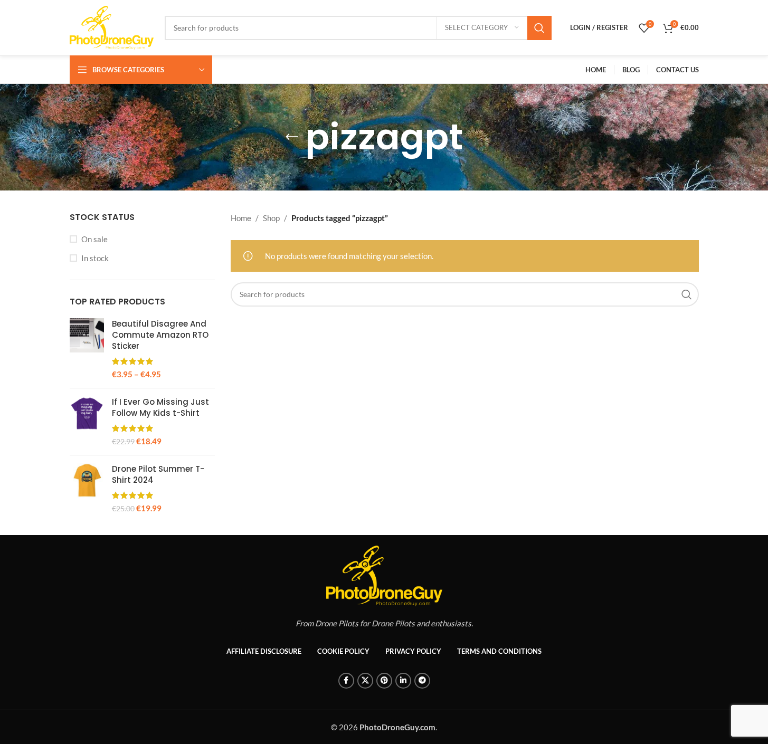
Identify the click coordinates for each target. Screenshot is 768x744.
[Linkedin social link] (403, 681)
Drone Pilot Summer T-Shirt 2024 (158, 474)
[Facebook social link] (346, 681)
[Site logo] (112, 26)
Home (241, 218)
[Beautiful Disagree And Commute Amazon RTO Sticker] (87, 349)
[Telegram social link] (422, 681)
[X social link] (365, 681)
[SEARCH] (539, 28)
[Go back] (292, 137)
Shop (271, 218)
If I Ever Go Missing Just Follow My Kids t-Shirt (160, 407)
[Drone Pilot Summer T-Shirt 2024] (87, 488)
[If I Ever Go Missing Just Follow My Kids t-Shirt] (87, 421)
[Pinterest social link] (384, 681)
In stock (95, 258)
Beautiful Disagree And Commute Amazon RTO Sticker (160, 334)
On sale (94, 239)
